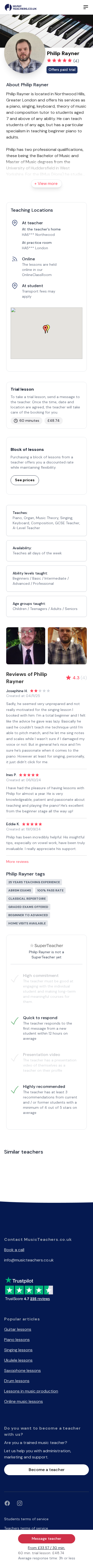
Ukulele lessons (18, 1360)
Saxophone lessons (22, 1370)
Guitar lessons (17, 1329)
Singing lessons (18, 1350)
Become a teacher (47, 1469)
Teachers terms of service (26, 1528)
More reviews (17, 861)
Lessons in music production (31, 1391)
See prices (25, 480)
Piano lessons (17, 1339)
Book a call (14, 1249)
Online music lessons (23, 1401)
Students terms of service (26, 1519)
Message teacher (46, 1538)
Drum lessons (16, 1380)
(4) (76, 61)
